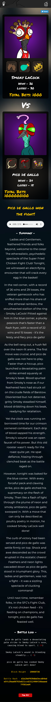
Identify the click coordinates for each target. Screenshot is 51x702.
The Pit (25, 695)
